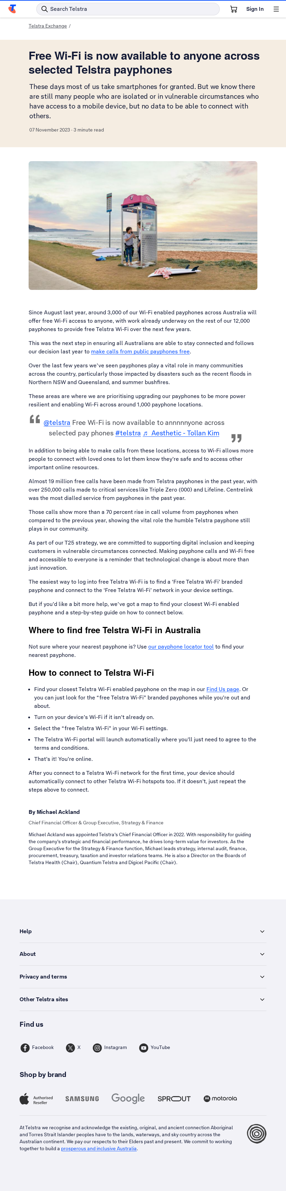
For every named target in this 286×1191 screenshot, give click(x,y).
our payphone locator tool (181, 646)
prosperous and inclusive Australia (99, 1148)
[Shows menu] (276, 9)
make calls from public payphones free (140, 351)
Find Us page (222, 689)
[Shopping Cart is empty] (233, 9)
